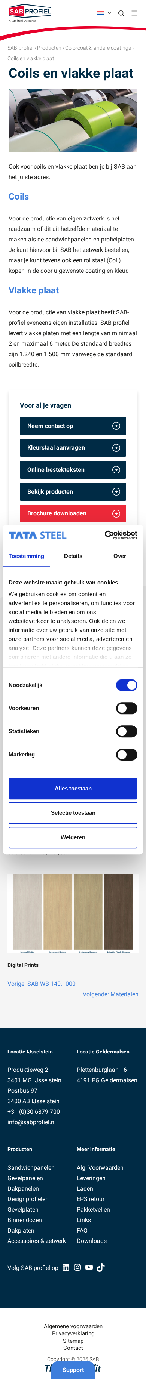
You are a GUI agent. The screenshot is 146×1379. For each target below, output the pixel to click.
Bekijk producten (50, 491)
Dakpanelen (23, 1188)
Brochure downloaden (56, 513)
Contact (73, 1348)
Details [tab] (73, 556)
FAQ (82, 1230)
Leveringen (91, 1178)
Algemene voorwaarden (73, 1326)
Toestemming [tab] (26, 556)
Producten (49, 48)
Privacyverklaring (73, 1333)
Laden (85, 1188)
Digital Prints (23, 965)
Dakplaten (20, 1230)
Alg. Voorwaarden (100, 1167)
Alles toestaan (73, 788)
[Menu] (134, 13)
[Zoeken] (121, 13)
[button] (104, 13)
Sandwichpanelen (31, 1167)
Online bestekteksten (56, 469)
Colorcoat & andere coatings (98, 48)
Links (84, 1220)
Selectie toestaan (73, 812)
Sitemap (73, 1341)
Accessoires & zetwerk (36, 1240)
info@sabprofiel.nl (31, 1122)
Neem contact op (50, 425)
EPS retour (90, 1199)
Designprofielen (28, 1199)
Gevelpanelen (25, 1178)
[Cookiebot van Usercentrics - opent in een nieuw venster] (105, 535)
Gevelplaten (23, 1209)
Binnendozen (24, 1220)
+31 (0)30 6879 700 (33, 1111)
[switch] (126, 708)
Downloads (92, 1240)
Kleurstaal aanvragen (56, 447)
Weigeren (73, 837)
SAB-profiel (20, 48)
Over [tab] (119, 556)
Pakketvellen (93, 1209)
